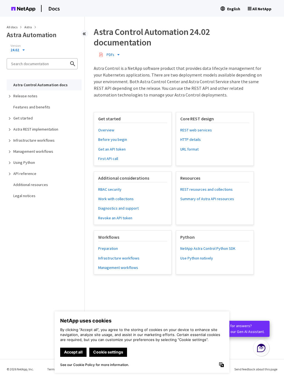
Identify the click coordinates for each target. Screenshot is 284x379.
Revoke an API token (115, 217)
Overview (106, 130)
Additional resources (30, 184)
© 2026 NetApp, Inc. (20, 369)
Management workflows (33, 151)
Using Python (24, 162)
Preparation (108, 248)
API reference (24, 173)
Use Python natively (196, 258)
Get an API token (112, 149)
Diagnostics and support (118, 208)
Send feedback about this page (255, 369)
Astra (28, 27)
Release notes (25, 95)
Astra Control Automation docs (40, 84)
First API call (108, 158)
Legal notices (24, 195)
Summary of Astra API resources (207, 198)
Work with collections (116, 198)
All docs (12, 27)
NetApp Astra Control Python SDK (207, 248)
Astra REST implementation (35, 129)
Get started (23, 118)
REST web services (196, 130)
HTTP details (190, 139)
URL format (189, 149)
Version (16, 45)
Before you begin (112, 139)
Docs (54, 8)
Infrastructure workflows (34, 140)
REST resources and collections (206, 189)
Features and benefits (31, 107)
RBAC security (109, 189)
